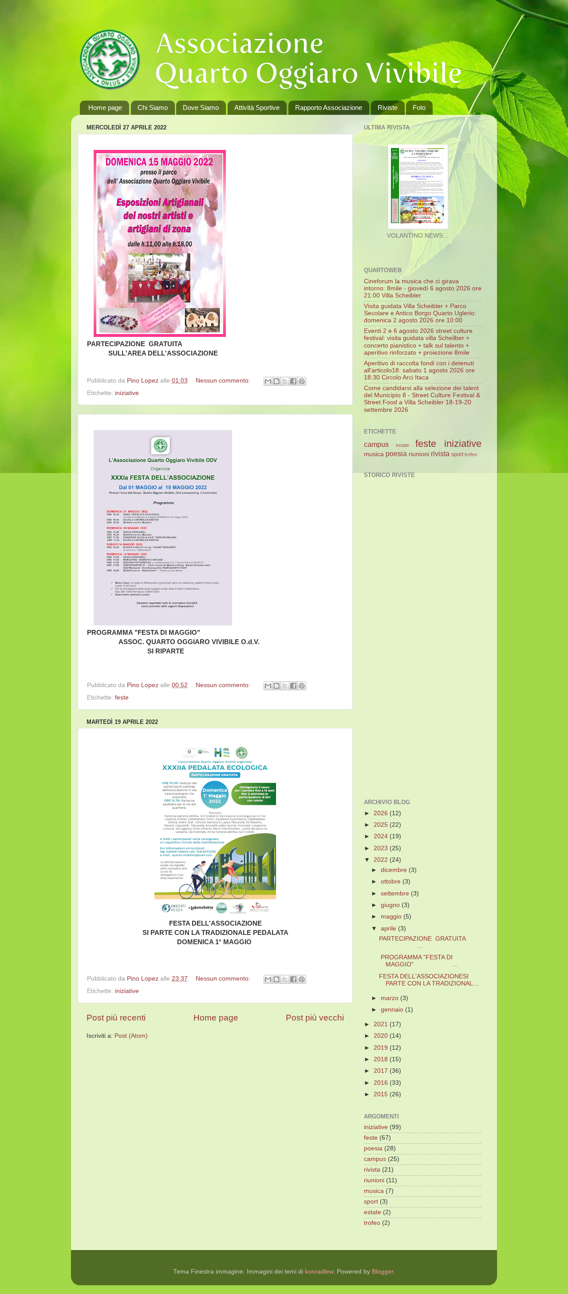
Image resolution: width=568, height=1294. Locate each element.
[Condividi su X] (284, 381)
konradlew (319, 1271)
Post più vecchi (315, 1017)
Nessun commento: (224, 380)
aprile (389, 928)
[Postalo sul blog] (276, 381)
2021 (382, 1024)
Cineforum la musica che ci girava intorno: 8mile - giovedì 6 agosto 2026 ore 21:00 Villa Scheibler (422, 288)
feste (122, 697)
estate (402, 445)
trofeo (471, 454)
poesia (396, 453)
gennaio (393, 1009)
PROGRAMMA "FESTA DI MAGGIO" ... (418, 961)
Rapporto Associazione (328, 107)
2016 (382, 1082)
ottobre (391, 881)
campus (376, 444)
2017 (382, 1070)
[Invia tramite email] (268, 381)
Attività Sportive (257, 107)
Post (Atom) (131, 1035)
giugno (391, 905)
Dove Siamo (201, 107)
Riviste (388, 107)
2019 (382, 1047)
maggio (392, 916)
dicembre (395, 870)
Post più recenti (116, 1017)
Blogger (382, 1271)
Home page (105, 107)
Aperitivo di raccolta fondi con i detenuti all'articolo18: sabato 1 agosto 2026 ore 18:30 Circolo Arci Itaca (419, 370)
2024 (382, 836)
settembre (396, 893)
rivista (440, 453)
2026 (382, 813)
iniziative (127, 393)
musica (374, 454)
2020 (382, 1035)
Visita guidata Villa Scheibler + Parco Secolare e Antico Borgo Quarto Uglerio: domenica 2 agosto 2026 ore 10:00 (420, 313)
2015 (382, 1094)
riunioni (419, 454)
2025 (382, 824)
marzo (390, 998)
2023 (382, 848)
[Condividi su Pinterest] (301, 381)
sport (457, 454)
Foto (419, 107)
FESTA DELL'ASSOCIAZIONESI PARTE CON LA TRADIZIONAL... (428, 980)
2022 (382, 859)
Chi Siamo (153, 107)
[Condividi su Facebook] (293, 381)
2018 (382, 1059)
